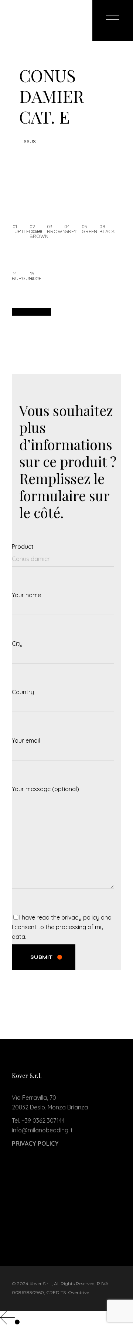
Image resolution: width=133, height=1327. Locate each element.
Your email (26, 740)
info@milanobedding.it (42, 1130)
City (17, 643)
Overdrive (78, 1292)
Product (23, 546)
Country (23, 692)
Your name (26, 595)
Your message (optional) (45, 789)
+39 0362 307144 (43, 1120)
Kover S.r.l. (41, 1283)
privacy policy (80, 917)
